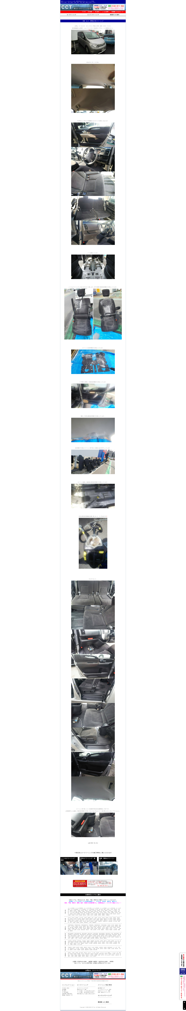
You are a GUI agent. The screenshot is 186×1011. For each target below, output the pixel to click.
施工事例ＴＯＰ (101, 988)
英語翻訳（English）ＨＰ (118, 11)
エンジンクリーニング (105, 995)
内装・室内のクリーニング (104, 992)
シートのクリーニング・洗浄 (104, 989)
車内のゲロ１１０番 (81, 989)
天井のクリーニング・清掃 (104, 990)
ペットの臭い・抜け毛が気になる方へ (85, 992)
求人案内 (97, 11)
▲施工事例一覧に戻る (93, 843)
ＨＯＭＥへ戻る (65, 988)
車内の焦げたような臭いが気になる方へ (86, 993)
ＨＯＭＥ (84, 11)
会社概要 (90, 11)
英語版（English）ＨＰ (67, 995)
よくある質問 (105, 11)
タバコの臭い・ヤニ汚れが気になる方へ (86, 990)
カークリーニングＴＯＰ (82, 988)
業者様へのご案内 (103, 1002)
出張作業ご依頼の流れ (67, 993)
